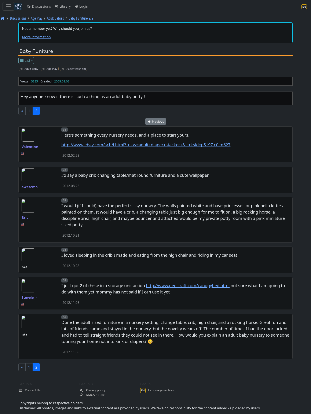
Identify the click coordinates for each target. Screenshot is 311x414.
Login (83, 6)
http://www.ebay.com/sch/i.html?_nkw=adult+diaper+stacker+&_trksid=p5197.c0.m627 (145, 145)
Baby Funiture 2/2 (81, 18)
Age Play (36, 18)
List (27, 60)
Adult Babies (55, 18)
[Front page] (2, 18)
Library (65, 6)
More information (36, 37)
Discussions (41, 6)
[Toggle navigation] (8, 6)
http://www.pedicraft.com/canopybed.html (188, 285)
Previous (157, 121)
